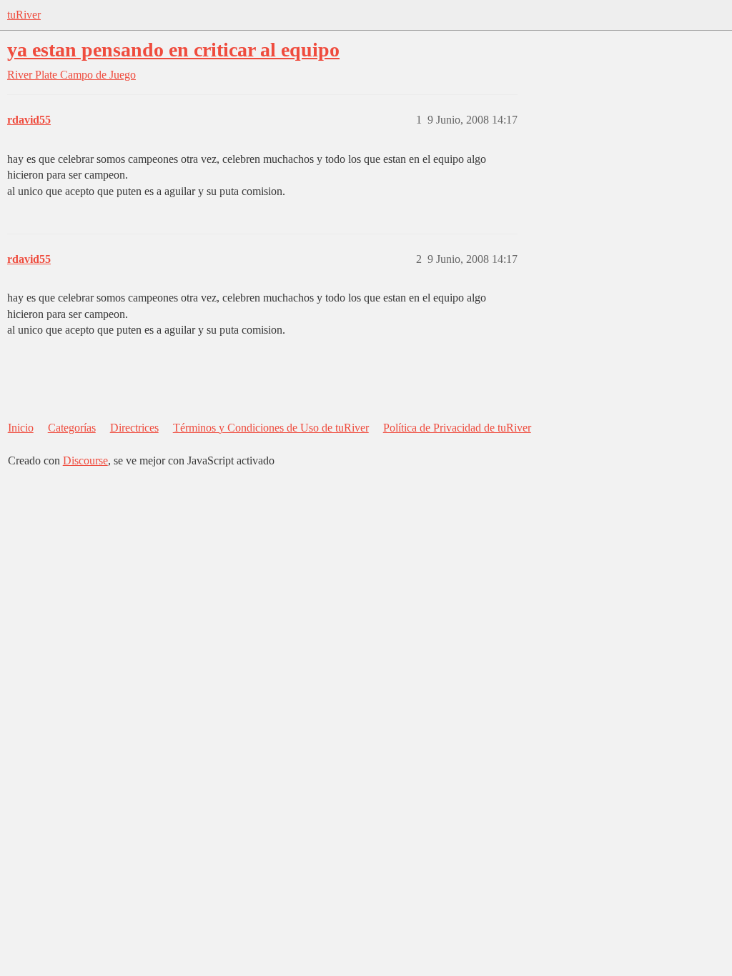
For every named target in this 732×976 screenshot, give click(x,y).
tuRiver (24, 15)
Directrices (134, 428)
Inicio (21, 428)
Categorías (72, 428)
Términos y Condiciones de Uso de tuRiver (271, 428)
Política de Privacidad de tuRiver (457, 428)
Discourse (85, 460)
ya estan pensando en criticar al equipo (173, 50)
